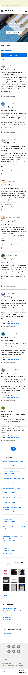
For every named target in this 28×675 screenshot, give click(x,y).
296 (21, 449)
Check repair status (8, 615)
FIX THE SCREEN (7, 341)
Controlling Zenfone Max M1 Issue (11, 471)
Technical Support (8, 619)
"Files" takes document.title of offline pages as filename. (11, 74)
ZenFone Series (6, 45)
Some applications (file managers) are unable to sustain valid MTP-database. (13, 148)
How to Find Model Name (10, 608)
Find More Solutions (8, 554)
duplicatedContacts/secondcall (12, 188)
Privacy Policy (17, 663)
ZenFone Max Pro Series (13, 93)
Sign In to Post (14, 55)
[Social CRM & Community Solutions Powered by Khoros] (22, 672)
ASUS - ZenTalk (9, 11)
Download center (7, 617)
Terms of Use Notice (6, 663)
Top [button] (4, 671)
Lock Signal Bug (6, 224)
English (5, 659)
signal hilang (5, 262)
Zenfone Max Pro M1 (8, 110)
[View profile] (3, 66)
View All (5, 595)
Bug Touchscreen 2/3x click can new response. (13, 416)
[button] (6, 572)
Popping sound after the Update (12, 300)
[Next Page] (24, 449)
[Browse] (2, 11)
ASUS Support (7, 634)
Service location (7, 613)
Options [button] (26, 45)
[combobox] (14, 32)
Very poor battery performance (12, 377)
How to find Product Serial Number (12, 611)
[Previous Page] (3, 449)
